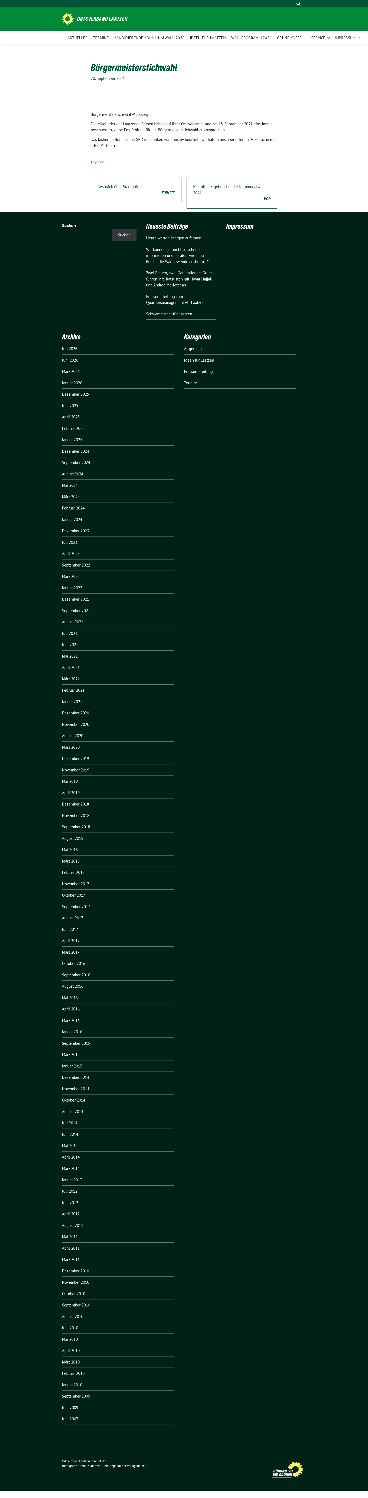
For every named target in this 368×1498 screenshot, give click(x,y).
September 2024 (76, 462)
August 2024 (72, 473)
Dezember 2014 (75, 1077)
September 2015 (76, 1043)
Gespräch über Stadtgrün (136, 189)
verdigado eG (136, 1466)
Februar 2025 (73, 428)
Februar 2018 (73, 872)
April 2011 (71, 1248)
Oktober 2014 (73, 1100)
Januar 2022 (72, 587)
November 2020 (75, 724)
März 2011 (71, 1259)
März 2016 (71, 1020)
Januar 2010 (72, 1384)
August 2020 (72, 735)
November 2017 (75, 883)
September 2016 (76, 974)
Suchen (69, 225)
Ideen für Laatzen (199, 360)
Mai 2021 (70, 656)
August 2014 (72, 1111)
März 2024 (71, 496)
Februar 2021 (73, 690)
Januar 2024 (72, 519)
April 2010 (71, 1350)
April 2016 (71, 1009)
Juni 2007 (70, 1418)
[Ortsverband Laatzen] (68, 18)
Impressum (239, 226)
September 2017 (76, 906)
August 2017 (72, 917)
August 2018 (72, 838)
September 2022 (76, 565)
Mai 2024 (70, 485)
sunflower (95, 1466)
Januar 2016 (72, 1031)
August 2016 (72, 986)
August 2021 (72, 621)
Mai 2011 (70, 1236)
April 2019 (71, 792)
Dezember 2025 (75, 394)
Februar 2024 (73, 508)
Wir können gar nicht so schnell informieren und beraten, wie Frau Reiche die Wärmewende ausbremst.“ (177, 255)
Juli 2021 (69, 633)
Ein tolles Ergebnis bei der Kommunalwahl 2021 (232, 192)
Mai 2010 (70, 1339)
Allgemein (98, 162)
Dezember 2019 (75, 758)
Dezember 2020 (75, 712)
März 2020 (71, 747)
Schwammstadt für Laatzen (169, 313)
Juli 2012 (69, 1191)
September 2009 (76, 1396)
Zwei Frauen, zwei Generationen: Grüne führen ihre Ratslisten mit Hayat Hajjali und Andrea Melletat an (179, 279)
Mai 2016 (70, 997)
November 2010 (75, 1282)
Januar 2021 (72, 701)
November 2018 (75, 815)
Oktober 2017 (73, 895)
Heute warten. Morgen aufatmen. (174, 237)
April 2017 (71, 940)
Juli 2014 (69, 1122)
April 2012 (71, 1213)
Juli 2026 (69, 348)
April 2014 (71, 1157)
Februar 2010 (73, 1373)
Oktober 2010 (73, 1293)
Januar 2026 (72, 382)
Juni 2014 (70, 1134)
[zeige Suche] (298, 3)
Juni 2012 (70, 1202)
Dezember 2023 (75, 530)
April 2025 (71, 416)
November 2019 (75, 770)
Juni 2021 (70, 644)
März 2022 (71, 576)
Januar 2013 (72, 1179)
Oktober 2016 (73, 963)
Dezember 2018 (75, 804)
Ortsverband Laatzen (102, 19)
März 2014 (71, 1168)
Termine (191, 382)
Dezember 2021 (75, 599)
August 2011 (72, 1225)
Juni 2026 (70, 360)
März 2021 (71, 678)
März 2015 (71, 1054)
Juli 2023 (69, 542)
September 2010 (76, 1305)
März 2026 (71, 371)
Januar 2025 (72, 439)
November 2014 (75, 1088)
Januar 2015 (72, 1066)
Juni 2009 (70, 1407)
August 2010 (72, 1316)
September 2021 (76, 610)
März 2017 (71, 952)
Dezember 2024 (75, 451)
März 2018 (71, 861)
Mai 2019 (70, 781)
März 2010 (71, 1362)
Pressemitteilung (198, 371)
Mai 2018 (70, 849)
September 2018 (76, 826)
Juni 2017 (70, 929)
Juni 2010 (70, 1327)
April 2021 (71, 667)
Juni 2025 (70, 405)
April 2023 (71, 553)
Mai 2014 (70, 1145)
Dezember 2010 (75, 1270)
